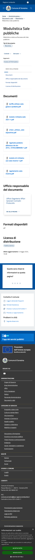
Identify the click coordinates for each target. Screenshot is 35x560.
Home (4, 16)
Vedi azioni (16, 54)
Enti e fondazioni (9, 391)
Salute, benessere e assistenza (14, 446)
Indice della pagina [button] (12, 69)
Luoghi (6, 472)
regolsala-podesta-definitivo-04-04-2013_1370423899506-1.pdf (16, 145)
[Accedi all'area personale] (28, 2)
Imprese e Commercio (11, 418)
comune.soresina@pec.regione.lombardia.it (15, 497)
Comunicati (7, 461)
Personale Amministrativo (12, 397)
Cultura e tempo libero (11, 412)
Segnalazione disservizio (12, 511)
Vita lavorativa (9, 415)
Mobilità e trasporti (10, 427)
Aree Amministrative (11, 385)
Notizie (6, 458)
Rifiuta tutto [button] (17, 552)
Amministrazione (14, 16)
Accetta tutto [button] (17, 548)
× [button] (33, 529)
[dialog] (17, 543)
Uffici (6, 388)
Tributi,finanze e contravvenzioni (14, 439)
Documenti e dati (7, 18)
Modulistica (19, 18)
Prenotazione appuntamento (13, 508)
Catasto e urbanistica (11, 424)
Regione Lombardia (9, 2)
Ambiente (7, 443)
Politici (6, 394)
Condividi (6, 54)
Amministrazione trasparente (13, 526)
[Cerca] (31, 8)
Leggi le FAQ (8, 514)
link (8, 544)
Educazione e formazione (12, 433)
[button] (17, 557)
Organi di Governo (10, 382)
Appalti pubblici (9, 421)
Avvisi (6, 464)
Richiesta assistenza (10, 517)
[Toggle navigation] (4, 8)
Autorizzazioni (8, 449)
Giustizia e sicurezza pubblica (13, 436)
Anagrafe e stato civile (11, 409)
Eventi (6, 475)
